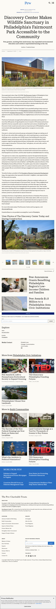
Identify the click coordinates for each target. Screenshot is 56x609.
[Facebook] (26, 556)
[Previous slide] (3, 262)
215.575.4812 (24, 346)
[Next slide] (53, 262)
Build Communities (19, 409)
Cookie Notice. (38, 603)
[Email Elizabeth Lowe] (21, 348)
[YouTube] (35, 556)
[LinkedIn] (31, 556)
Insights (27, 516)
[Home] (14, 497)
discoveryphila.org (7, 209)
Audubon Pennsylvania (16, 112)
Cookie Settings (27, 606)
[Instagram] (28, 556)
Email (3, 318)
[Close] (53, 598)
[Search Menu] (49, 3)
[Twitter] (33, 556)
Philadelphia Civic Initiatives (27, 355)
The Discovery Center (30, 95)
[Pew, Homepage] (28, 2)
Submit (51, 321)
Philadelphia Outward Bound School (31, 110)
